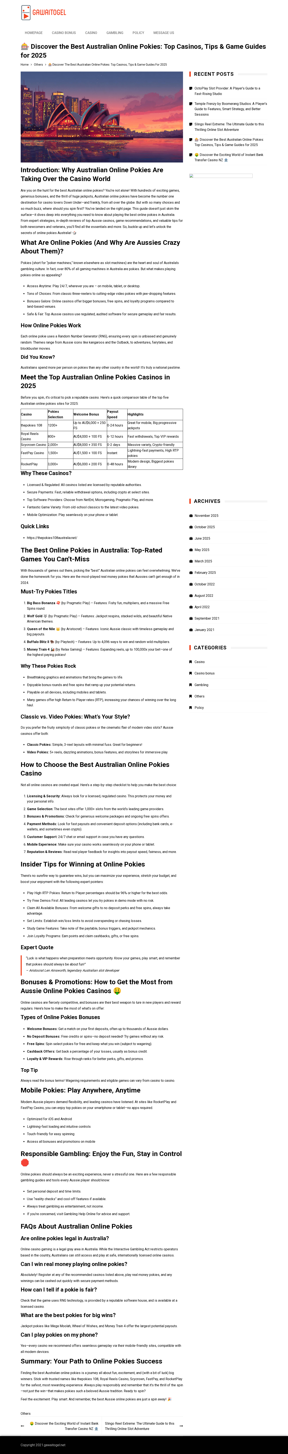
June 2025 (202, 538)
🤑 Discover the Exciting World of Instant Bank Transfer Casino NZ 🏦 (64, 1426)
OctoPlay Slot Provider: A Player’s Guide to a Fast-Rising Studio (227, 91)
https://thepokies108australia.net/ (52, 538)
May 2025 (202, 550)
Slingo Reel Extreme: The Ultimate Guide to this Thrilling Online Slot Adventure (139, 1426)
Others (26, 1414)
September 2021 (207, 618)
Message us (163, 33)
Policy (138, 33)
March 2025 (203, 561)
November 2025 (206, 516)
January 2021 (204, 630)
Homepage (34, 33)
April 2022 (202, 607)
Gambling (114, 33)
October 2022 (205, 584)
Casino (91, 33)
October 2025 (205, 527)
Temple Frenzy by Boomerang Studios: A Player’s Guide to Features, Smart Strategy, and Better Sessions (231, 109)
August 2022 (204, 596)
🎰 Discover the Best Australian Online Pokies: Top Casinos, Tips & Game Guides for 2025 (229, 142)
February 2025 (205, 573)
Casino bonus (64, 33)
